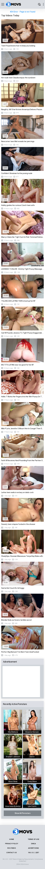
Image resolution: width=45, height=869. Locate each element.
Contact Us (11, 852)
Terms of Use (33, 839)
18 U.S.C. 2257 (33, 852)
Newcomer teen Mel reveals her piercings (17, 141)
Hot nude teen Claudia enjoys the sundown (18, 78)
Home (11, 839)
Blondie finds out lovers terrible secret (16, 620)
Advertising (33, 848)
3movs (26, 864)
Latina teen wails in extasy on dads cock (17, 492)
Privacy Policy (11, 844)
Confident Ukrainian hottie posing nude (16, 173)
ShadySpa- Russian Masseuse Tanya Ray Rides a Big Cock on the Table (22, 556)
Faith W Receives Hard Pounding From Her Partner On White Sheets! (22, 460)
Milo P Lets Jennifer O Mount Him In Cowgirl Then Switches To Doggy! (22, 429)
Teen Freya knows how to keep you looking (18, 46)
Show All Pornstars (22, 813)
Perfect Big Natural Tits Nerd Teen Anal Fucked (20, 652)
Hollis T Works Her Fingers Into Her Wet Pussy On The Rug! (22, 397)
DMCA (33, 844)
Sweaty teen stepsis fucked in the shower (18, 524)
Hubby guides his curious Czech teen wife (18, 205)
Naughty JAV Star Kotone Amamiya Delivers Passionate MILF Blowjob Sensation (22, 109)
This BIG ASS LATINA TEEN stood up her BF (18, 301)
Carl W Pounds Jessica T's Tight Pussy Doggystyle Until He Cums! (22, 333)
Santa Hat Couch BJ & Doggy (12, 588)
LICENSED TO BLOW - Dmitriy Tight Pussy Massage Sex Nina (22, 269)
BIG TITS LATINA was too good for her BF (17, 365)
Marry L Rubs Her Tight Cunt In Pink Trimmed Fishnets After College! (22, 237)
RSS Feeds (11, 848)
